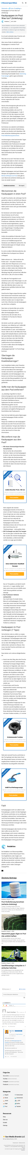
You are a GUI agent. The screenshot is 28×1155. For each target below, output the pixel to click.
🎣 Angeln (5, 1095)
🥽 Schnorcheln (19, 1095)
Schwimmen (19, 1097)
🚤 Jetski (5, 1100)
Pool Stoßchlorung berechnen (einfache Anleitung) (12, 903)
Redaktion (11, 846)
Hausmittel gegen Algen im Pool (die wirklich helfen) (13, 935)
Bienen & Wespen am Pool (9, 175)
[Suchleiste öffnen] (22, 3)
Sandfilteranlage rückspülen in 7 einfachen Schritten (13, 967)
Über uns (5, 1119)
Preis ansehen (14, 497)
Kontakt (5, 1122)
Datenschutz (22, 1142)
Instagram (5, 1081)
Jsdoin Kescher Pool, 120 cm (15, 490)
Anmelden (23, 989)
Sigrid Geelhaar (19, 1034)
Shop (4, 1116)
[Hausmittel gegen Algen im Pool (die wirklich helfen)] (14, 929)
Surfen (18, 1103)
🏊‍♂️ (15, 1097)
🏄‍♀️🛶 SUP (17, 1100)
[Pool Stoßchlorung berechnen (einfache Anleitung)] (14, 897)
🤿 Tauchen (18, 1106)
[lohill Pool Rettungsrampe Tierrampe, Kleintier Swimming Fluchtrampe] (14, 777)
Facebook (5, 1084)
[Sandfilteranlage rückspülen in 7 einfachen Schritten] (14, 960)
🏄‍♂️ (15, 1103)
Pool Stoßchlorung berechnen (10, 135)
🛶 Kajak (5, 1103)
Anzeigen (21, 185)
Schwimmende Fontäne (15, 737)
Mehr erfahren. (10, 32)
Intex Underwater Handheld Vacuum (15, 565)
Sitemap (5, 1125)
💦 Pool (11, 8)
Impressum (15, 1142)
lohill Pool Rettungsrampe (14, 787)
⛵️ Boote (5, 1097)
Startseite (4, 8)
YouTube (5, 1078)
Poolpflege (17, 8)
